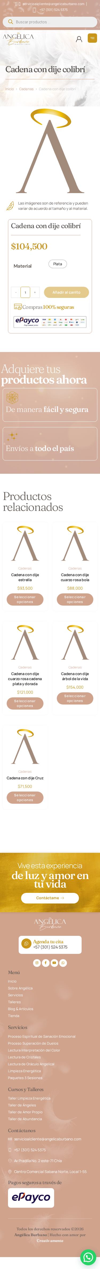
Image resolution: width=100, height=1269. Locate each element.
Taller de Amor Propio (25, 1112)
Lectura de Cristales (24, 1057)
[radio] (58, 264)
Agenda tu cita (48, 941)
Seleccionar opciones (25, 599)
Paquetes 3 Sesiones (25, 1077)
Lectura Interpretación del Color (34, 1050)
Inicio (9, 88)
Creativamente (50, 1240)
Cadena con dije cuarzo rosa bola (75, 577)
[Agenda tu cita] (26, 943)
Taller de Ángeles (22, 1105)
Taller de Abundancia (25, 1118)
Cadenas (26, 88)
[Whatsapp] (63, 963)
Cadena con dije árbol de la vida (75, 676)
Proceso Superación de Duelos (33, 1043)
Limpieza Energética (24, 1070)
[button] (88, 1257)
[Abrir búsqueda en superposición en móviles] (50, 22)
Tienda (13, 1015)
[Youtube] (54, 963)
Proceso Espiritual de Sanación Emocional (41, 1036)
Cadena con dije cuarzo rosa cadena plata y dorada (25, 678)
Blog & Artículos (20, 1008)
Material (23, 266)
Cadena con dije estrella (25, 577)
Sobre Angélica (20, 988)
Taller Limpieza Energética (29, 1098)
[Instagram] (37, 963)
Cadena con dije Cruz (25, 777)
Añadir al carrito (67, 292)
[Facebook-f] (46, 963)
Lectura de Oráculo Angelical (31, 1064)
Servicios (15, 995)
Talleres (14, 1001)
